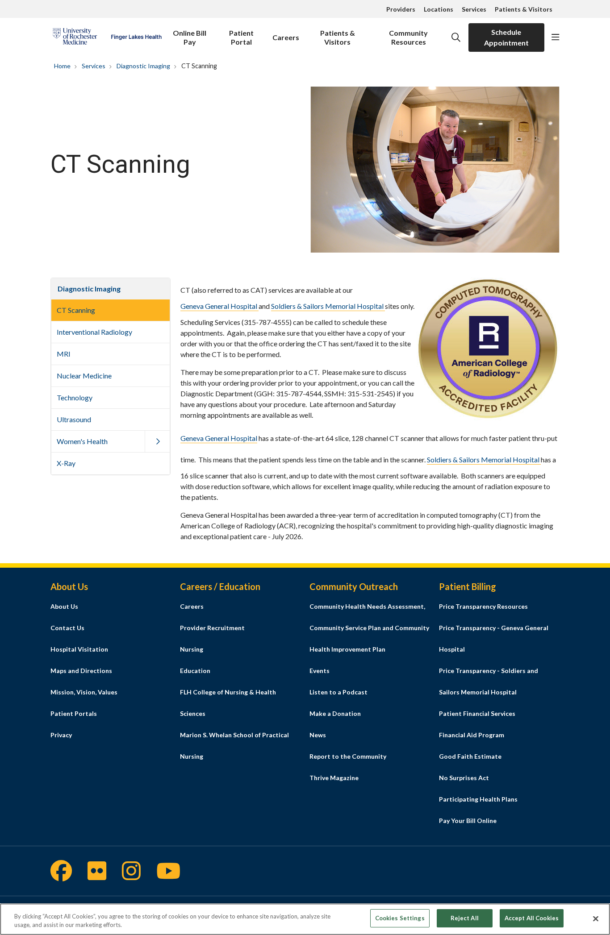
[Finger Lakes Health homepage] (106, 37)
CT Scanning (76, 310)
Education (195, 670)
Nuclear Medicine (84, 375)
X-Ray (66, 463)
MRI (64, 353)
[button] (556, 37)
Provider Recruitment (212, 628)
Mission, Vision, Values (83, 692)
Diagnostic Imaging (89, 288)
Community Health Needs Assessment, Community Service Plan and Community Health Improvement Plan (369, 628)
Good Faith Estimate (470, 756)
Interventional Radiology (94, 332)
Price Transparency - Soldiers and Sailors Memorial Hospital (488, 681)
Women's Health (82, 441)
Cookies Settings (400, 918)
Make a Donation (335, 713)
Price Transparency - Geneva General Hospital (493, 638)
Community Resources (408, 37)
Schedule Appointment (506, 37)
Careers (285, 37)
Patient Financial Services (477, 713)
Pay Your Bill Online (468, 820)
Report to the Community (347, 756)
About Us (64, 606)
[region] (305, 919)
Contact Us (67, 628)
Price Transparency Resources (483, 606)
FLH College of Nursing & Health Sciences (228, 702)
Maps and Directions (81, 670)
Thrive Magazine (334, 777)
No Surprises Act (464, 777)
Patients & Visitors (523, 9)
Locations (438, 9)
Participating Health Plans (478, 799)
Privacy (61, 735)
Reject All (465, 918)
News (317, 735)
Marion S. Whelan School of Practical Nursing (234, 745)
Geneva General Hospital (219, 306)
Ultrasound (74, 419)
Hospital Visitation (79, 649)
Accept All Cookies (532, 918)
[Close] (596, 918)
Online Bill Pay (189, 37)
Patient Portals (73, 713)
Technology (74, 397)
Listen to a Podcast (338, 692)
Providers (400, 9)
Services (474, 9)
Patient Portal (241, 37)
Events (319, 670)
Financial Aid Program (471, 735)
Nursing (191, 649)
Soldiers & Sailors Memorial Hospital (328, 306)
